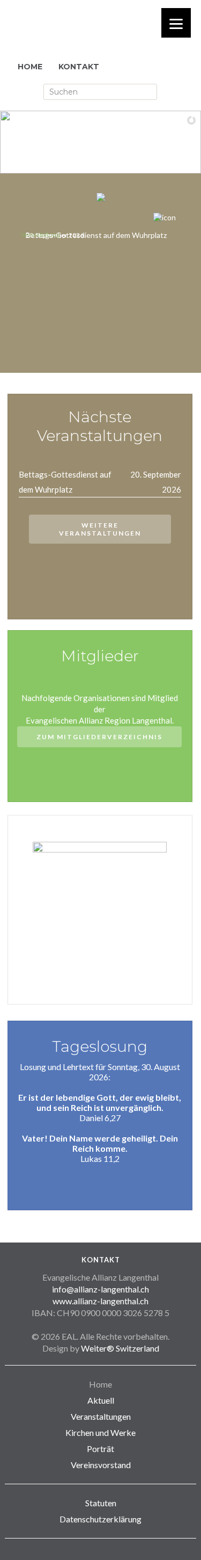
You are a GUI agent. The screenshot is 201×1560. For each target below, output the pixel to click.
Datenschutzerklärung (100, 1519)
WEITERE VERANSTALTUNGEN (100, 529)
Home (100, 1384)
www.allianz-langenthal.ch (100, 1301)
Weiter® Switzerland (120, 1348)
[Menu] (176, 23)
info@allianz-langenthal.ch (100, 1289)
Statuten (100, 1503)
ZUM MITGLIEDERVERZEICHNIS (99, 737)
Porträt (100, 1448)
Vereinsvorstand (101, 1465)
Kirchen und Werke (100, 1432)
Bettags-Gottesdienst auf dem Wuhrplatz (96, 235)
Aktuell (100, 1400)
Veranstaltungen (101, 1416)
